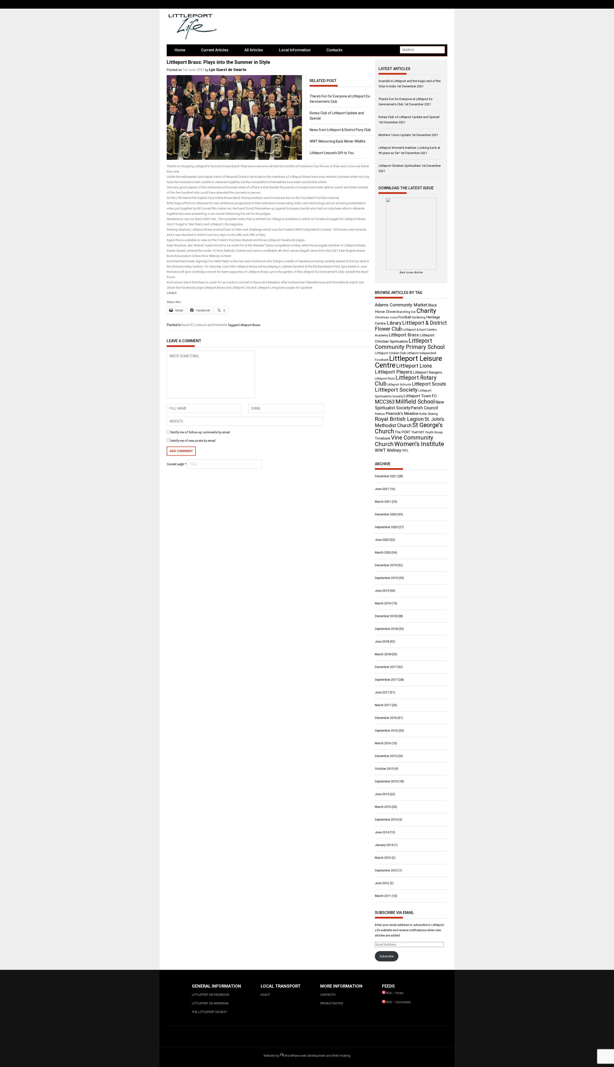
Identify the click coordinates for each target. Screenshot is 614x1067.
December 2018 (386, 616)
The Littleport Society (209, 1012)
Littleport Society (396, 390)
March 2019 (383, 603)
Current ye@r (176, 464)
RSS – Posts (394, 993)
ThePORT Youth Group (427, 432)
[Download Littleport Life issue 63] (411, 234)
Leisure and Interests (211, 325)
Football (404, 317)
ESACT (265, 994)
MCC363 (385, 402)
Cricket (394, 317)
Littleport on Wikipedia (210, 1003)
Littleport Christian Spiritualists (399, 165)
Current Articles (215, 50)
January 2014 (384, 845)
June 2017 (382, 692)
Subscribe (386, 956)
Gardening (418, 317)
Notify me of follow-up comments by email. (200, 432)
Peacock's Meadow (402, 413)
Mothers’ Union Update (394, 135)
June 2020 (382, 540)
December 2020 (386, 514)
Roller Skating (428, 414)
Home (180, 50)
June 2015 (382, 794)
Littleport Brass (249, 325)
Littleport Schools (399, 384)
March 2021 (383, 501)
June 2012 (382, 883)
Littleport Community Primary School (410, 343)
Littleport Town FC (420, 395)
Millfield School (415, 401)
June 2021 (382, 489)
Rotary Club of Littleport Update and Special (408, 117)
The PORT (402, 432)
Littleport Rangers (427, 372)
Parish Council (424, 407)
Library (394, 323)
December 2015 (386, 756)
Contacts (334, 50)
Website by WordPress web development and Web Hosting (307, 1055)
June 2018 (382, 641)
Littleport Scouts (429, 384)
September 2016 (386, 730)
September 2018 (386, 629)
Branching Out (406, 312)
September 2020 (386, 527)
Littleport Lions (414, 366)
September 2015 (386, 781)
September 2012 (386, 870)
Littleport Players (393, 372)
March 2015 (383, 807)
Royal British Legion (399, 419)
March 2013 (383, 857)
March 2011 (383, 896)
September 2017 (386, 679)
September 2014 (386, 819)
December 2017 (386, 667)
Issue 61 (188, 325)
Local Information (295, 50)
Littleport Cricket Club (390, 353)
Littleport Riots (385, 378)
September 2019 (386, 578)
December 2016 (386, 718)
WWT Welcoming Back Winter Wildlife (338, 141)
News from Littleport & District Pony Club (340, 130)
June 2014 (382, 832)
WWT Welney (388, 450)
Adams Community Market (401, 305)
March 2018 (383, 654)
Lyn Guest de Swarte (227, 69)
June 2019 (382, 590)
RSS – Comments (398, 1002)
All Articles (253, 50)
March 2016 (383, 743)
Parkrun (380, 414)
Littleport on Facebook (210, 994)
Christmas (382, 317)
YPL (405, 450)
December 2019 (386, 565)
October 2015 (384, 768)
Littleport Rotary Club (406, 381)
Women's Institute (419, 443)
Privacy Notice (331, 1003)
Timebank (382, 438)
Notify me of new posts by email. (193, 440)
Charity (426, 310)
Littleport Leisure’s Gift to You (332, 153)
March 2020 (383, 552)
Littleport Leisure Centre (408, 361)
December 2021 (386, 476)
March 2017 (383, 705)
